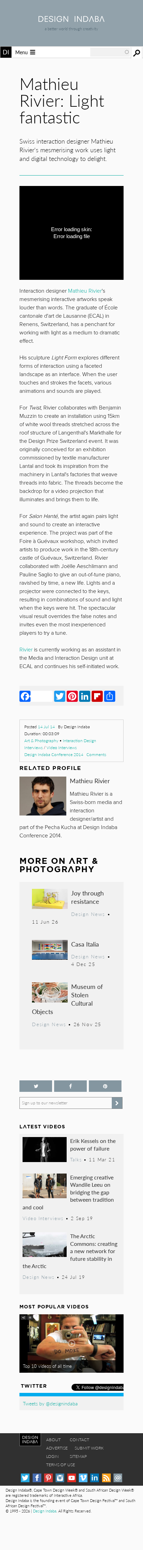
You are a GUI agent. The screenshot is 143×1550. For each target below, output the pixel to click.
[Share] (109, 696)
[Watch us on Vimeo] (83, 1478)
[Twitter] (59, 696)
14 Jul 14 (46, 727)
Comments (96, 754)
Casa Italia (85, 944)
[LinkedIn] (84, 696)
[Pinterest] (72, 696)
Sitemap (78, 1456)
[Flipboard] (97, 696)
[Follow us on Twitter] (35, 1086)
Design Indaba (44, 1511)
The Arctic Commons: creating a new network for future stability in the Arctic (70, 1251)
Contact (79, 1440)
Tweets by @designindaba (50, 1403)
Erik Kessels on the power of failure (93, 1144)
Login (52, 1456)
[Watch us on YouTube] (71, 1478)
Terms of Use (60, 1465)
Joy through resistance (87, 897)
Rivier (26, 649)
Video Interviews (62, 747)
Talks (76, 1160)
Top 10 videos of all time (47, 1366)
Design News (88, 913)
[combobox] (110, 52)
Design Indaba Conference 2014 (53, 754)
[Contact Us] (117, 1478)
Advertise (57, 1448)
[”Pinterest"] (105, 1086)
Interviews (33, 747)
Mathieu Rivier (90, 780)
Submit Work (89, 1448)
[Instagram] (60, 1478)
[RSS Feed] (106, 1478)
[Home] (71, 20)
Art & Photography (41, 741)
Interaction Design (79, 741)
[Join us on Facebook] (70, 1086)
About (53, 1440)
